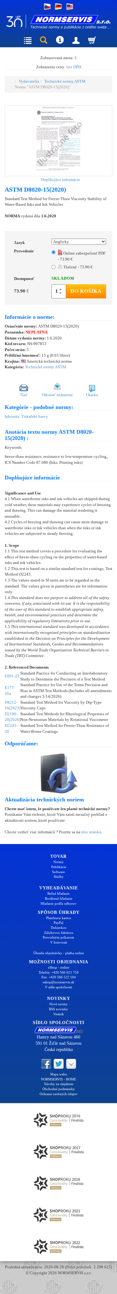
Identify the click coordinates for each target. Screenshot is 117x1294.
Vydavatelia (29, 81)
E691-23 (12, 676)
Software (58, 872)
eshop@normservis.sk (58, 982)
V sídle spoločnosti (58, 987)
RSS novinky (58, 1009)
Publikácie (58, 867)
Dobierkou (58, 927)
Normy (58, 862)
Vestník (58, 1014)
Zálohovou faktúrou (58, 932)
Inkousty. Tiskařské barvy (26, 416)
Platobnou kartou (58, 918)
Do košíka (86, 291)
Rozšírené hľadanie (58, 898)
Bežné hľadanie (58, 893)
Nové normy (58, 1004)
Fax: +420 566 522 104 (58, 977)
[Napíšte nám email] (71, 1063)
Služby (59, 876)
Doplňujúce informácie (60, 179)
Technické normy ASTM (64, 81)
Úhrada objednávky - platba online (58, 953)
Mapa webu (58, 1074)
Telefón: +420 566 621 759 (59, 972)
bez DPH (73, 67)
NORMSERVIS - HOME (58, 1079)
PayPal (58, 922)
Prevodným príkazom (58, 937)
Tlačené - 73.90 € (77, 267)
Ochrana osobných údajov (59, 1094)
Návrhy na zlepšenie (58, 1084)
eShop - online (58, 967)
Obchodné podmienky (58, 1089)
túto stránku (91, 832)
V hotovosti (58, 942)
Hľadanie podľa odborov (58, 903)
